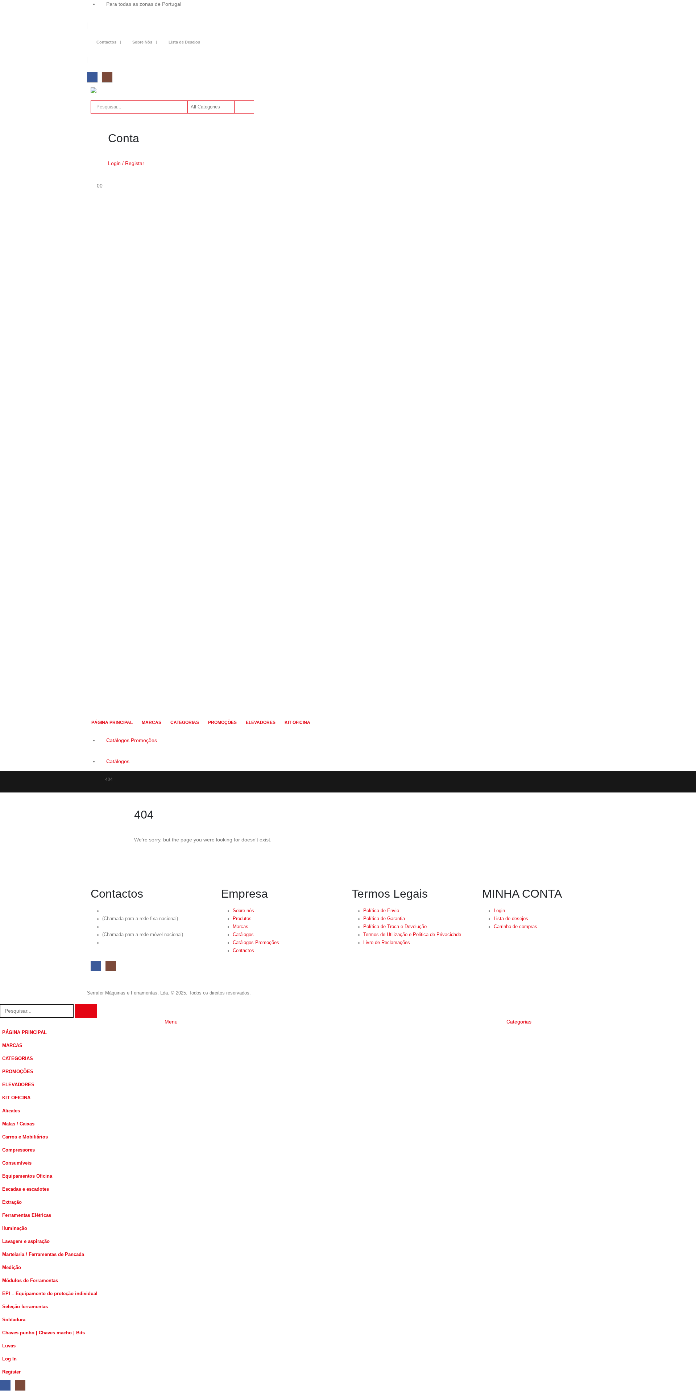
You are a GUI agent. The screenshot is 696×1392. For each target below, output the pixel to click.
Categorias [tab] (518, 1022)
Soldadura (13, 1319)
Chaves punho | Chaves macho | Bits (43, 1332)
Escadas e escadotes (25, 1189)
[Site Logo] (130, 90)
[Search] (243, 107)
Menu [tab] (171, 1022)
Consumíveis (17, 1163)
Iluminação (14, 1228)
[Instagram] (107, 77)
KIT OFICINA (297, 722)
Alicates (11, 1110)
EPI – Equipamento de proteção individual (50, 1293)
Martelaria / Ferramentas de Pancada (43, 1254)
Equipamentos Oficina (27, 1176)
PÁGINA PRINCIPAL (112, 722)
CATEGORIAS (184, 722)
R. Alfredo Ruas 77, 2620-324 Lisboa (140, 942)
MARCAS (151, 722)
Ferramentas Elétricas (26, 1215)
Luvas (9, 1345)
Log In (9, 1359)
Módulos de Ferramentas (30, 1280)
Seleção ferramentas (25, 1306)
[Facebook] (92, 77)
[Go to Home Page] (93, 779)
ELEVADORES (261, 722)
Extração (12, 1202)
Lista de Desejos (184, 42)
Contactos (106, 42)
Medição (11, 1267)
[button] (4, 999)
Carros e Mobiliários (25, 1137)
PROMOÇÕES (222, 722)
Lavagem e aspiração (26, 1241)
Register (11, 1372)
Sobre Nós (142, 42)
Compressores (18, 1150)
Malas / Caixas (18, 1124)
